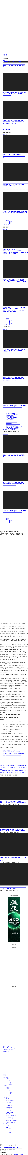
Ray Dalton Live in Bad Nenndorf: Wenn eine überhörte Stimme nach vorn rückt (15, 184)
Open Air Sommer (9, 429)
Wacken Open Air (10, 1122)
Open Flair (10, 421)
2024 (10, 222)
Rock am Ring (11, 425)
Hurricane (10, 416)
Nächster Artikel (4, 770)
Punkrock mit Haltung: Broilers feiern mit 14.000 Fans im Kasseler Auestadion (15, 213)
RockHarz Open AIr (13, 424)
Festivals (6, 324)
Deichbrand (10, 413)
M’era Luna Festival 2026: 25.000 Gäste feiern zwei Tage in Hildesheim (15, 94)
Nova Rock (10, 420)
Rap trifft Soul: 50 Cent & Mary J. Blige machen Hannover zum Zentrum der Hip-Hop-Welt (14, 767)
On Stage (6, 129)
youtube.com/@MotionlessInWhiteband (13, 753)
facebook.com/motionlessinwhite (11, 751)
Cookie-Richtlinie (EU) (8, 1049)
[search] (15, 1144)
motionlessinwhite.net (9, 750)
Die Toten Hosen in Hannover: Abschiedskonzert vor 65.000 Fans (14, 65)
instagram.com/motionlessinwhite (12, 755)
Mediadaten (6, 1051)
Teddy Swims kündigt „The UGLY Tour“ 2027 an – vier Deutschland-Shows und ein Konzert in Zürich (14, 309)
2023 (10, 223)
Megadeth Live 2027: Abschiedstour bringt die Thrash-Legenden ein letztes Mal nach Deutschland (15, 251)
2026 (7, 220)
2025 (10, 221)
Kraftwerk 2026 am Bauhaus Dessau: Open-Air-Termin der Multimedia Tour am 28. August (14, 280)
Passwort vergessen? (18, 1154)
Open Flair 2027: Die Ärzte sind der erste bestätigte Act (14, 406)
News (5, 56)
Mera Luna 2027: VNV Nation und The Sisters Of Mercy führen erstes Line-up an (15, 122)
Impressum (6, 1046)
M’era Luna (10, 419)
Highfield (9, 415)
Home (4, 1074)
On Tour (6, 224)
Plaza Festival (11, 422)
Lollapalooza (11, 417)
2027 (7, 319)
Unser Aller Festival (14, 426)
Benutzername (4, 1149)
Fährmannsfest (12, 414)
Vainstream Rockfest (14, 427)
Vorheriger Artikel (4, 765)
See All (5, 60)
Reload (8, 423)
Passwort (2, 1151)
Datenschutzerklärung (9, 1048)
